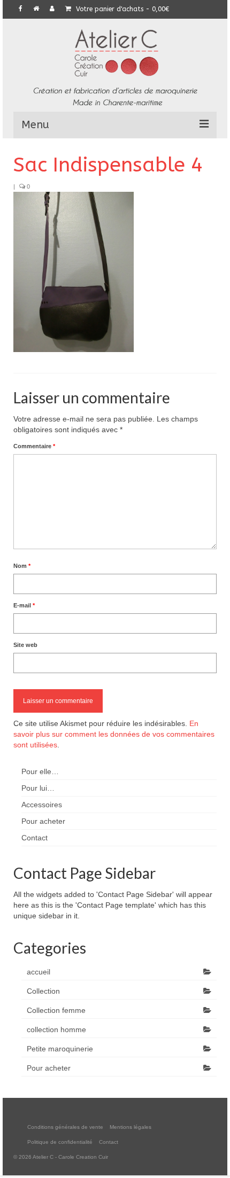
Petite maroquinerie (60, 1048)
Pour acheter (49, 1068)
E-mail (24, 605)
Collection (43, 991)
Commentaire (34, 446)
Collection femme (56, 1010)
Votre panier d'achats (121, 9)
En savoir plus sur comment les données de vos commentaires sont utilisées (113, 734)
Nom (21, 566)
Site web (25, 645)
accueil (38, 972)
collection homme (56, 1029)
